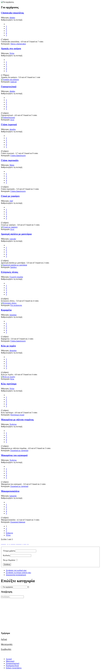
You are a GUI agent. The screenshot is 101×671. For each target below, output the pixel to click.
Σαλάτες (13, 267)
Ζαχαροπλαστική (12, 663)
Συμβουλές (6, 649)
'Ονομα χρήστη (9, 551)
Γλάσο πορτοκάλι (9, 160)
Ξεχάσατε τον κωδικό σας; (16, 570)
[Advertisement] (16, 613)
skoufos (13, 129)
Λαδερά (13, 82)
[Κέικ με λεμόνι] (8, 377)
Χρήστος (13, 424)
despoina (13, 350)
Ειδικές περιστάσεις (14, 668)
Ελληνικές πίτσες (9, 272)
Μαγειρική (10, 661)
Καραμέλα (6, 310)
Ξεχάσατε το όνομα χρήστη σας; (18, 573)
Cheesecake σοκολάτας (12, 12)
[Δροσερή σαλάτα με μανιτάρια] (14, 265)
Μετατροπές (7, 644)
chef (11, 201)
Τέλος (8, 535)
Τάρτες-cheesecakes (18, 44)
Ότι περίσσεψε (16, 305)
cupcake (13, 239)
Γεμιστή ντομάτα (16, 277)
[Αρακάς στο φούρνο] (10, 79)
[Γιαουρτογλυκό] (8, 117)
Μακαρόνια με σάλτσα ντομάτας (17, 419)
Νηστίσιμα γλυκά (17, 415)
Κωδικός (6, 555)
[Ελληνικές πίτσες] (9, 303)
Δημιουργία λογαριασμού (16, 575)
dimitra (12, 18)
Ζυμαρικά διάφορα (17, 522)
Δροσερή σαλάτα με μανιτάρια (16, 234)
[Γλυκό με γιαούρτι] (9, 227)
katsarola (13, 496)
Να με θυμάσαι (9, 560)
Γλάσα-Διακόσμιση (18, 155)
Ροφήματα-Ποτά (12, 666)
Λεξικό (4, 639)
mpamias (13, 315)
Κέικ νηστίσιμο (9, 383)
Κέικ (12, 379)
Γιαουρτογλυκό (8, 86)
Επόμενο (9, 533)
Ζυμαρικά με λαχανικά (19, 450)
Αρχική (9, 659)
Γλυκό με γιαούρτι (10, 196)
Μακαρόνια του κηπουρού (14, 455)
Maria (12, 165)
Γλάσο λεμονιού (9, 124)
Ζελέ (12, 120)
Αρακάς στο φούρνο (11, 48)
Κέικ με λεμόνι (8, 346)
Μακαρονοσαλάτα (10, 491)
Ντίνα (12, 53)
